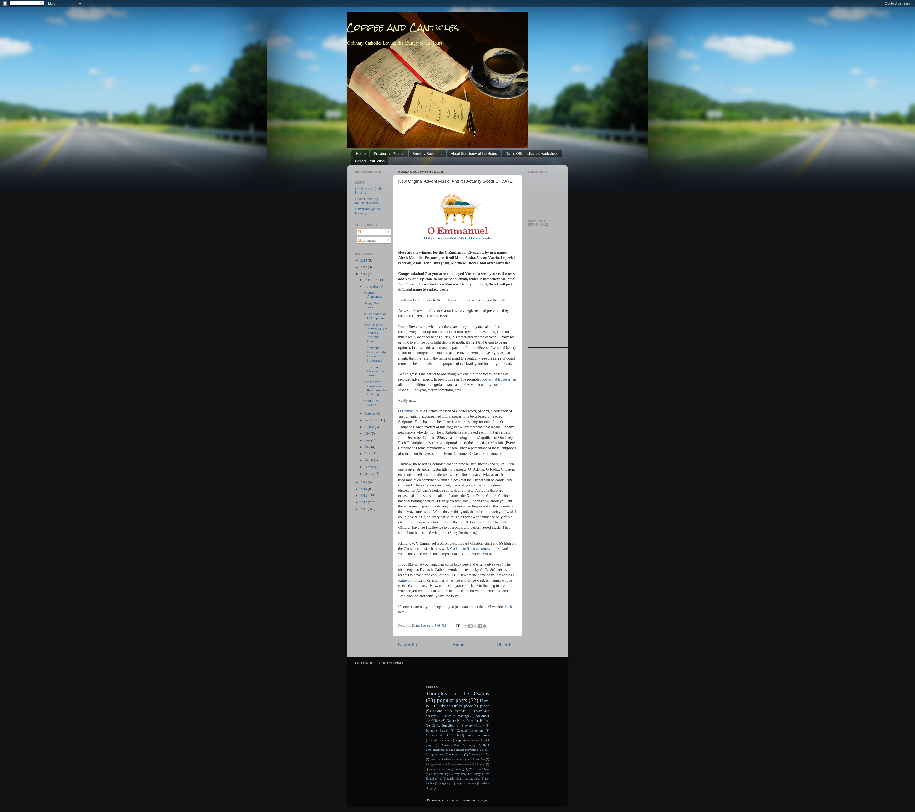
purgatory (444, 783)
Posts (365, 232)
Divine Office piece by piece (464, 706)
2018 (364, 260)
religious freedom (466, 783)
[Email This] (466, 626)
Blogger (482, 800)
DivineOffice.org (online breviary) (366, 201)
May (367, 447)
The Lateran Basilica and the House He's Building (375, 388)
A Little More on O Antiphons (375, 316)
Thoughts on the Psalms (457, 693)
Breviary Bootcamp (427, 153)
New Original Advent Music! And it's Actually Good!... (375, 333)
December (371, 280)
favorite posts (472, 778)
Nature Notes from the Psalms (468, 721)
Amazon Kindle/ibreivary (458, 745)
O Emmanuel (408, 411)
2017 (364, 267)
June (367, 440)
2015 (364, 482)
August (369, 427)
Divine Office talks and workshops (532, 153)
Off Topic (453, 735)
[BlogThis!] (470, 626)
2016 (364, 274)
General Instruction (370, 161)
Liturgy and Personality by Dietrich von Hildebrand (375, 354)
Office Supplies (443, 725)
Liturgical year (434, 764)
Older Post (507, 644)
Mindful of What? (371, 403)
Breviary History (473, 725)
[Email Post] (457, 625)
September (372, 420)
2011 (364, 509)
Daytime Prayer (437, 730)
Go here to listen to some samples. (475, 549)
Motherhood (434, 735)
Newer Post (409, 644)
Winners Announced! (374, 294)
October (370, 413)
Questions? (432, 769)
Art (487, 754)
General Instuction (470, 730)
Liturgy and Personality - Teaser (374, 371)
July (367, 433)
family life (453, 778)
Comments (368, 240)
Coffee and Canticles (403, 27)
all (440, 778)
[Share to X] (475, 626)
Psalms (481, 764)
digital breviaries (467, 749)
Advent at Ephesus (496, 379)
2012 (364, 502)
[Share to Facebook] (480, 626)
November (371, 286)
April (368, 453)
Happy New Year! (372, 305)
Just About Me (476, 759)
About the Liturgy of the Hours (474, 153)
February (370, 467)
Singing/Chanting (454, 769)
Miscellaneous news (459, 764)
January (370, 474)
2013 (364, 495)
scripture (483, 735)
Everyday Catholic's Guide (445, 759)
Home (361, 153)
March (369, 460)
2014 (364, 489)
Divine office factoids (449, 711)
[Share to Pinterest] (484, 626)
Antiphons (474, 754)
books (469, 735)
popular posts (452, 700)
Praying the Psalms (389, 153)
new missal (456, 754)
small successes (441, 740)
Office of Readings (456, 716)
